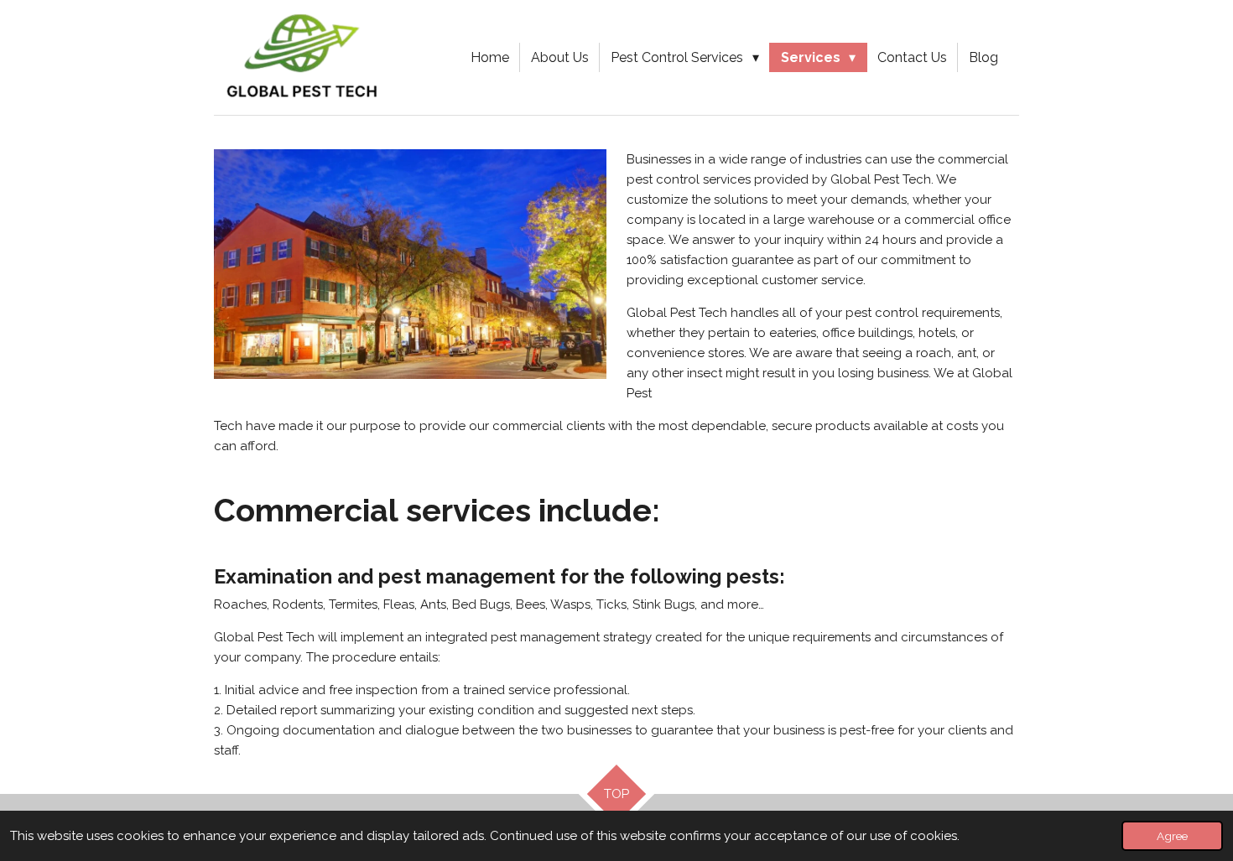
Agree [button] (1172, 836)
